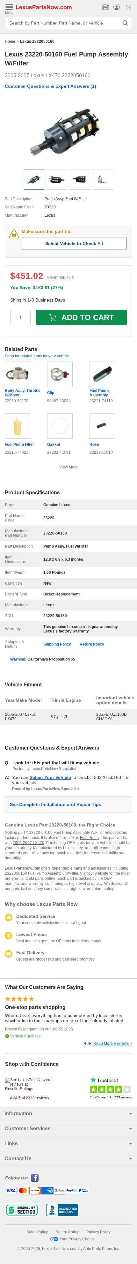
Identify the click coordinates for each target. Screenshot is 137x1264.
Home (10, 41)
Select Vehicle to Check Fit (74, 243)
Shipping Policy (57, 644)
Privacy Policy (98, 1232)
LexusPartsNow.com (22, 868)
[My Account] (116, 7)
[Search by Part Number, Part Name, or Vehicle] (125, 23)
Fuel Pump (89, 837)
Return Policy (92, 644)
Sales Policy (37, 1232)
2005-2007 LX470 (28, 843)
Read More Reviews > (112, 1043)
